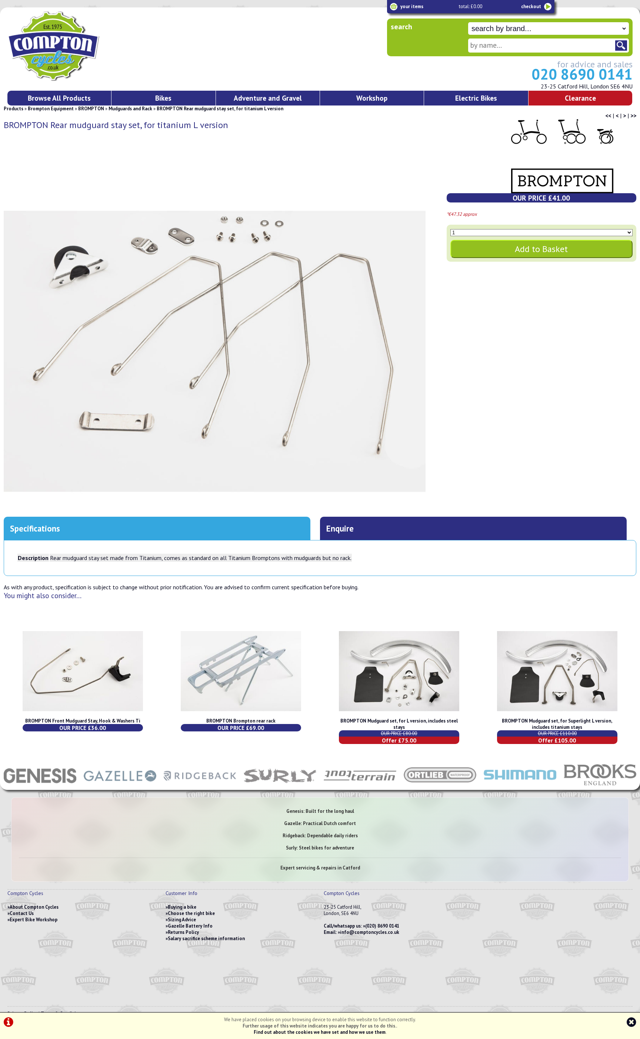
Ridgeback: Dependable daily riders (320, 835)
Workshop (371, 98)
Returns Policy (183, 932)
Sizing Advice (182, 919)
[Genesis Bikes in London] (40, 786)
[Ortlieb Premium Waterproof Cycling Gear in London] (440, 786)
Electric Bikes (476, 98)
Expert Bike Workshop (33, 919)
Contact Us (22, 913)
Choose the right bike (191, 913)
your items (411, 6)
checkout (531, 6)
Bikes (163, 98)
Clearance (580, 98)
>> (633, 115)
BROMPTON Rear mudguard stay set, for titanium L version (220, 108)
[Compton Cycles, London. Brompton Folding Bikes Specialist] (81, 79)
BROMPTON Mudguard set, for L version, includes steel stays (399, 724)
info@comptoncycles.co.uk (369, 932)
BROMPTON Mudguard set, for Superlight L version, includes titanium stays (557, 724)
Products (13, 108)
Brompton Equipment (51, 108)
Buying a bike (182, 907)
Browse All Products (59, 98)
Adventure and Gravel (268, 98)
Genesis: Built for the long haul (320, 811)
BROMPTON (91, 108)
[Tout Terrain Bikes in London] (360, 786)
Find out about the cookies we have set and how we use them (320, 1032)
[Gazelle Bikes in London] (120, 786)
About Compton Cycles (34, 907)
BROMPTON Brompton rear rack (241, 721)
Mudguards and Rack (130, 108)
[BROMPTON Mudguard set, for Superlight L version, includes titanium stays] (557, 714)
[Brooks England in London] (600, 786)
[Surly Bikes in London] (280, 786)
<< (608, 115)
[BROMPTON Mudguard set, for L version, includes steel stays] (399, 714)
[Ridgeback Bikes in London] (200, 786)
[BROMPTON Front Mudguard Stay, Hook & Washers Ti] (83, 714)
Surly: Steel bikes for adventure (320, 848)
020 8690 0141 (582, 74)
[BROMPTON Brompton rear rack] (241, 714)
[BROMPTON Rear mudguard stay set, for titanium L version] (215, 351)
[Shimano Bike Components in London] (520, 786)
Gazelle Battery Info (190, 926)
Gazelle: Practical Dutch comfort (320, 823)
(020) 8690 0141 (382, 926)
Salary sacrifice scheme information (206, 938)
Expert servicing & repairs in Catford (320, 868)
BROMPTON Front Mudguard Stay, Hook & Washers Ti (82, 721)
